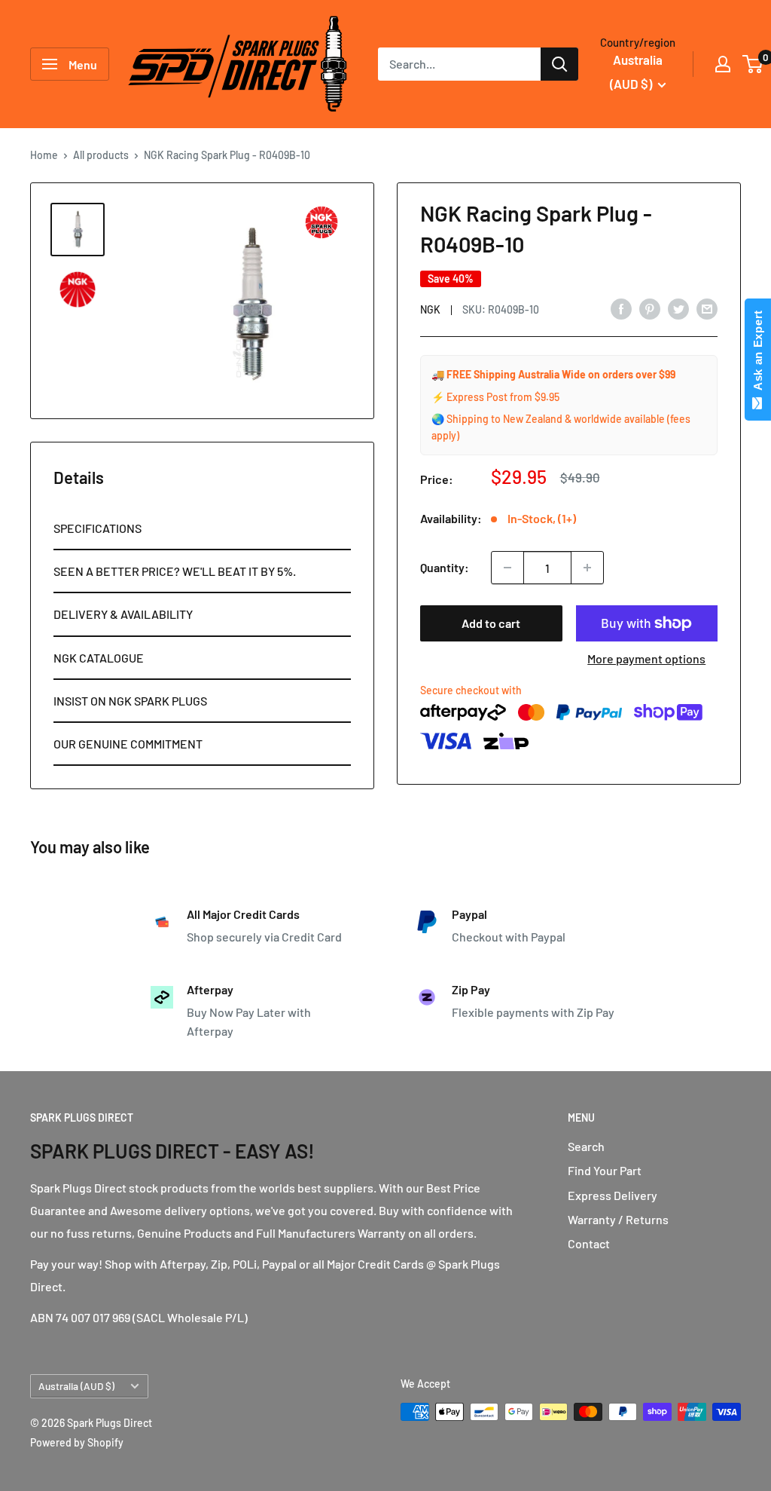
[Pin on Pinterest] (649, 308)
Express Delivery (612, 1195)
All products (101, 154)
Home (44, 154)
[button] (202, 528)
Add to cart (491, 623)
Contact (589, 1243)
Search (586, 1146)
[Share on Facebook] (621, 308)
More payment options (646, 658)
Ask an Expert (757, 353)
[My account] (722, 64)
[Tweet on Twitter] (678, 308)
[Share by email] (707, 308)
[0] (753, 64)
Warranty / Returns (618, 1219)
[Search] (559, 64)
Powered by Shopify (76, 1442)
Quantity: (444, 567)
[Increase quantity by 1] (587, 567)
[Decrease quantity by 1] (507, 567)
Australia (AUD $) (76, 1385)
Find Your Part (604, 1170)
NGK (430, 309)
